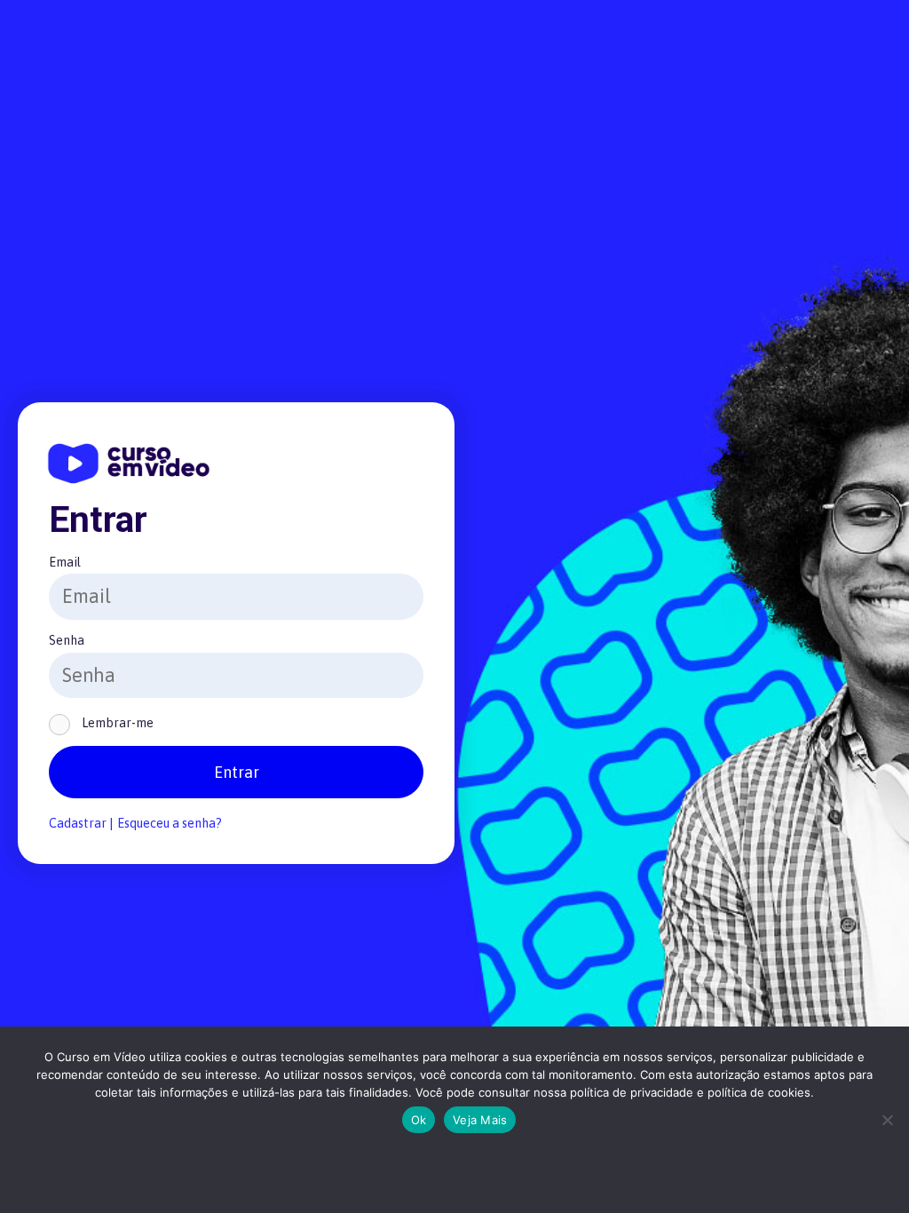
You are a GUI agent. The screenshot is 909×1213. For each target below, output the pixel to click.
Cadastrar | (81, 823)
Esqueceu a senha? (169, 823)
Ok (419, 1120)
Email (65, 562)
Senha (66, 640)
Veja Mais (480, 1120)
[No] (887, 1120)
